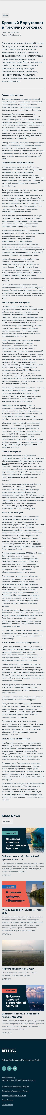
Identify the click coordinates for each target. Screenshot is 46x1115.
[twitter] (9, 1068)
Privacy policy (7, 1105)
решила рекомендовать (19, 615)
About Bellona (7, 1100)
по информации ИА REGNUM (21, 553)
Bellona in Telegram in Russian (14, 1096)
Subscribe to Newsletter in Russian (15, 1091)
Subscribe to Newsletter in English (15, 1087)
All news (6, 822)
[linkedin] (4, 1068)
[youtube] (15, 1068)
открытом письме (10, 167)
